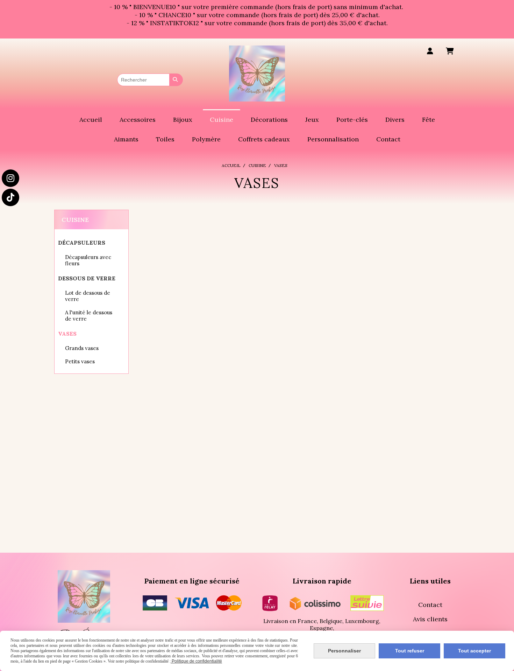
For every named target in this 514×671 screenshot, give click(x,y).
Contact (430, 605)
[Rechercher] (176, 80)
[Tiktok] (10, 197)
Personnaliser (344, 650)
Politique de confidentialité (196, 661)
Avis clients (430, 619)
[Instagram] (10, 178)
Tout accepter (474, 650)
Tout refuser (409, 650)
